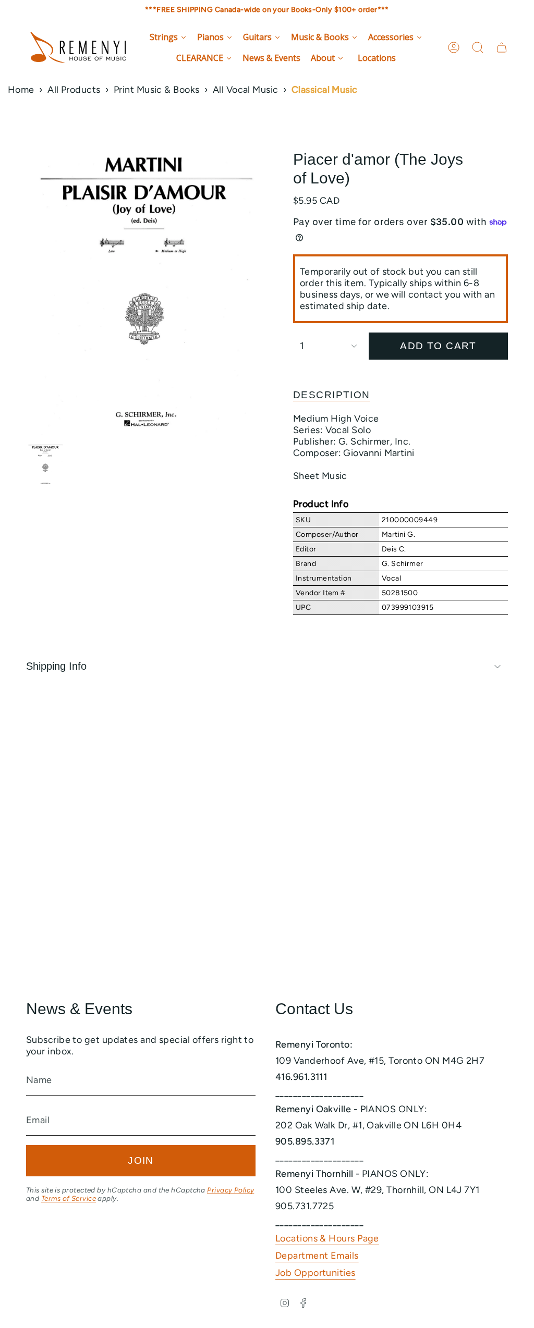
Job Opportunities (315, 1272)
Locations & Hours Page (327, 1238)
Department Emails (317, 1255)
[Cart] (502, 47)
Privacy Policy (230, 1190)
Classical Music (325, 89)
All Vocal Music (245, 89)
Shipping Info (56, 666)
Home (21, 89)
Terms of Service (68, 1198)
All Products (73, 89)
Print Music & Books (157, 89)
